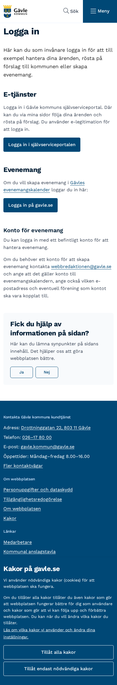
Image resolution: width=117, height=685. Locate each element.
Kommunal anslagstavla (29, 551)
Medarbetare (17, 542)
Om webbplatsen (22, 508)
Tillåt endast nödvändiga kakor (58, 668)
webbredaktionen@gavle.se (81, 266)
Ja (21, 372)
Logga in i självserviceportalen (42, 144)
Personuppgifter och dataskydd (38, 489)
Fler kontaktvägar (23, 465)
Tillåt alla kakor (58, 652)
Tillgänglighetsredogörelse (32, 499)
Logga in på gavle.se (30, 205)
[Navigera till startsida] (15, 11)
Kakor (9, 518)
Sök (74, 11)
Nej (47, 372)
